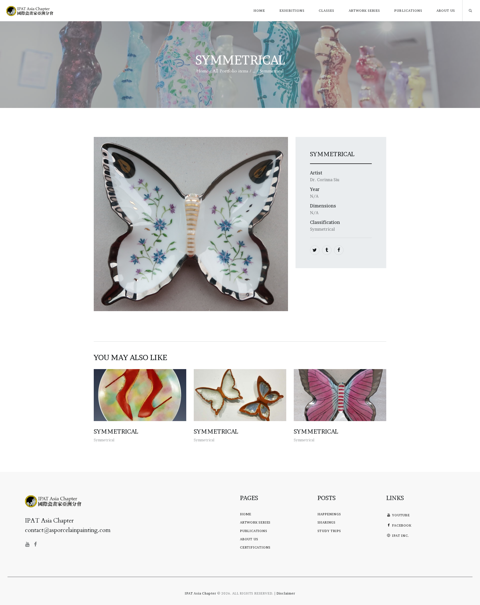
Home (202, 71)
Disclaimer (285, 593)
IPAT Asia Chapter (200, 593)
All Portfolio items (230, 71)
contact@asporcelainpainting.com (67, 530)
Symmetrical (116, 431)
